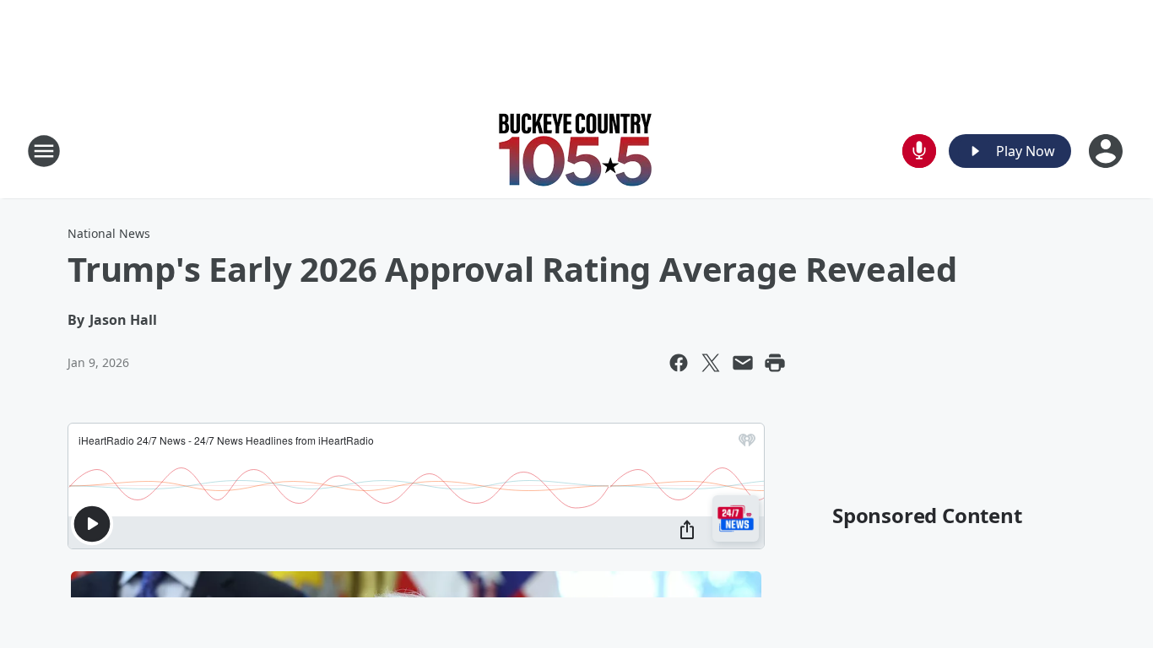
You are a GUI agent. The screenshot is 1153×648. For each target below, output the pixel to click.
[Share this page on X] (711, 363)
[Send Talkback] (919, 151)
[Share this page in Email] (743, 363)
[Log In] (1107, 151)
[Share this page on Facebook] (678, 363)
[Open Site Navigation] (44, 151)
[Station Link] (576, 150)
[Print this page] (775, 363)
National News (109, 233)
